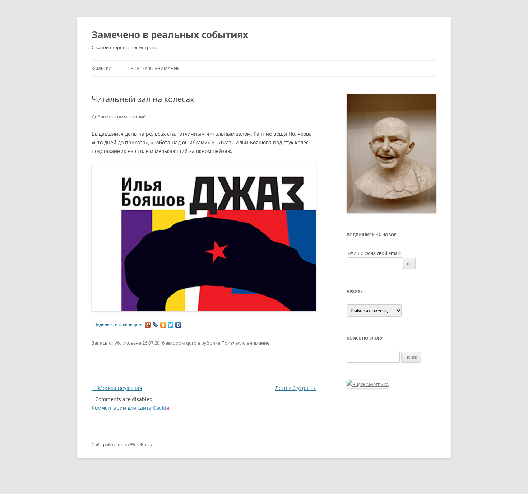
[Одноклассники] (163, 325)
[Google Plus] (148, 325)
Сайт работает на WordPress (122, 445)
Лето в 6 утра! (295, 388)
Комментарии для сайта (130, 407)
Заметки (102, 68)
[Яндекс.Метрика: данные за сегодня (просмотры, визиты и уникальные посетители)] (368, 384)
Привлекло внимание (154, 68)
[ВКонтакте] (178, 325)
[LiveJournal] (155, 325)
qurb (191, 343)
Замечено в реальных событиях (170, 34)
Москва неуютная (117, 388)
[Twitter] (171, 325)
